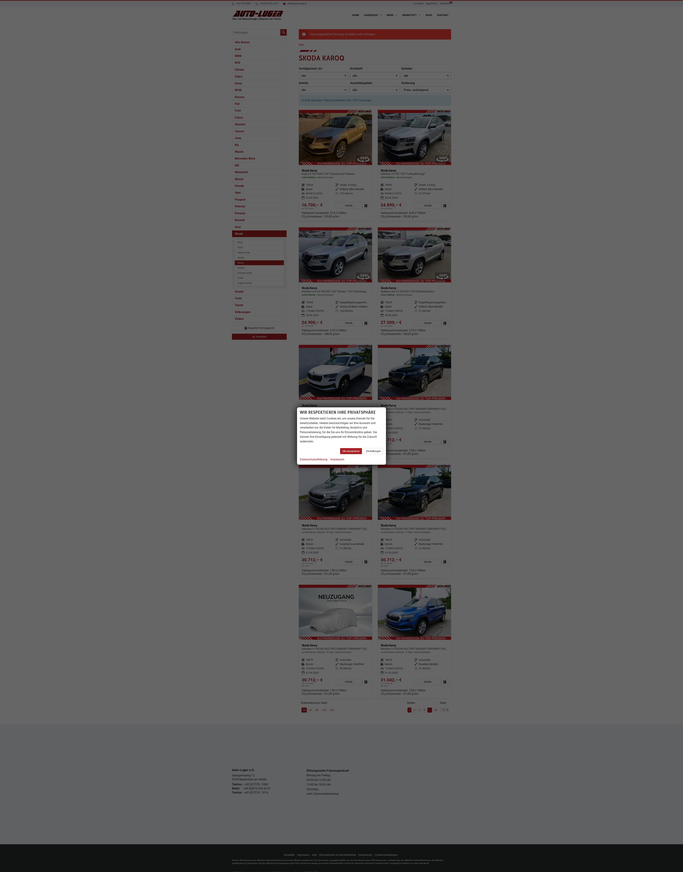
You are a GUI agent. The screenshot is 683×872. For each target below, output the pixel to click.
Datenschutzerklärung (313, 459)
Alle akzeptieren (351, 451)
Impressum (337, 459)
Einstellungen (373, 451)
